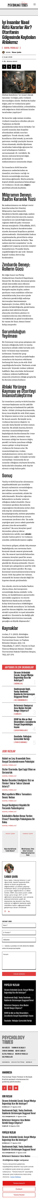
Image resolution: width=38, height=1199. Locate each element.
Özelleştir (19, 1189)
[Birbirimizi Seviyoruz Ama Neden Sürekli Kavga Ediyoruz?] (7, 708)
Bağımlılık (18, 683)
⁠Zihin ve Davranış (20, 742)
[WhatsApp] (19, 67)
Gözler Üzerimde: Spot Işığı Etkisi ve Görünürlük (18, 771)
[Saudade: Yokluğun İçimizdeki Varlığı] (7, 739)
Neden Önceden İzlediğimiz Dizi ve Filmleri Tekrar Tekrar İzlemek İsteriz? (18, 783)
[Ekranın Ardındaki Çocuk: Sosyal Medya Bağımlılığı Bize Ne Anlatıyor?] (7, 676)
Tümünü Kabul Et (19, 1183)
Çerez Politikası (15, 1177)
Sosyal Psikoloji (9, 765)
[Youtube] (16, 1088)
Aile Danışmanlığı (21, 700)
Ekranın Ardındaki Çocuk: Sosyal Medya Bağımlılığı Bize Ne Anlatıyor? (23, 676)
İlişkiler (17, 714)
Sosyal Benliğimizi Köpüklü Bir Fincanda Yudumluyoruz (16, 807)
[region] (19, 1178)
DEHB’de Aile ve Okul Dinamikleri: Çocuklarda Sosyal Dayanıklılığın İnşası (25, 723)
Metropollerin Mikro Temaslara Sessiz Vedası (16, 796)
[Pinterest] (14, 67)
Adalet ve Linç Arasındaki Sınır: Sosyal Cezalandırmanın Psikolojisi (18, 760)
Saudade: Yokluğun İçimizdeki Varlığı (22, 737)
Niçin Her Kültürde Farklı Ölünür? (10, 850)
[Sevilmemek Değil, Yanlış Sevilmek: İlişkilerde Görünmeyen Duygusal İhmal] (7, 692)
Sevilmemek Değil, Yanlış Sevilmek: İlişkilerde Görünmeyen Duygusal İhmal (24, 693)
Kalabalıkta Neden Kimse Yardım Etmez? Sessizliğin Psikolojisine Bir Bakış (18, 819)
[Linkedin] (9, 911)
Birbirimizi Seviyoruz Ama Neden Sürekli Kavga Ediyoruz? (23, 708)
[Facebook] (4, 67)
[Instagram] (5, 911)
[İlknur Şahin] (4, 52)
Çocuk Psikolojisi (21, 730)
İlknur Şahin (16, 52)
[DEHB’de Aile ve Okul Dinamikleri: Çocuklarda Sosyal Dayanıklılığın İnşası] (7, 722)
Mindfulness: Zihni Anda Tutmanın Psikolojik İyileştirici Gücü (28, 852)
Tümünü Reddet (19, 1195)
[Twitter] (9, 67)
